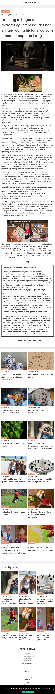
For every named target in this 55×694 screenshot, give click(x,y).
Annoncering (27, 677)
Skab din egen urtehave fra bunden (12, 444)
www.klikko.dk (29, 663)
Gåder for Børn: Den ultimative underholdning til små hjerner (40, 549)
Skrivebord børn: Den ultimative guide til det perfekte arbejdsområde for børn (13, 550)
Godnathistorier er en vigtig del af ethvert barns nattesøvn (39, 515)
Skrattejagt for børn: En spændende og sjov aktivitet (13, 480)
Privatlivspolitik (29, 692)
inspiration (5, 369)
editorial (31, 369)
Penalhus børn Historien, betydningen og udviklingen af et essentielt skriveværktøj (40, 446)
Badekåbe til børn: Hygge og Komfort (13, 513)
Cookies (27, 682)
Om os (27, 679)
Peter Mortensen (21, 15)
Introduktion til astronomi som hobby (40, 375)
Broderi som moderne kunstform (37, 411)
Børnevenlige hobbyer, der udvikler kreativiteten (12, 411)
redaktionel (6, 11)
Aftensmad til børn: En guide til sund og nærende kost (40, 480)
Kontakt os (27, 685)
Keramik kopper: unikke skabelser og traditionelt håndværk (11, 377)
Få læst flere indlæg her (27, 340)
